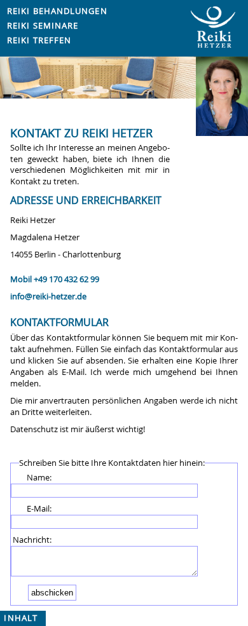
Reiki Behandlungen (57, 11)
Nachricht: (32, 539)
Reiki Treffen (39, 40)
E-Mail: (39, 508)
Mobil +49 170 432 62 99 (54, 279)
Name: (39, 477)
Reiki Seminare (42, 25)
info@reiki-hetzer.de (48, 296)
